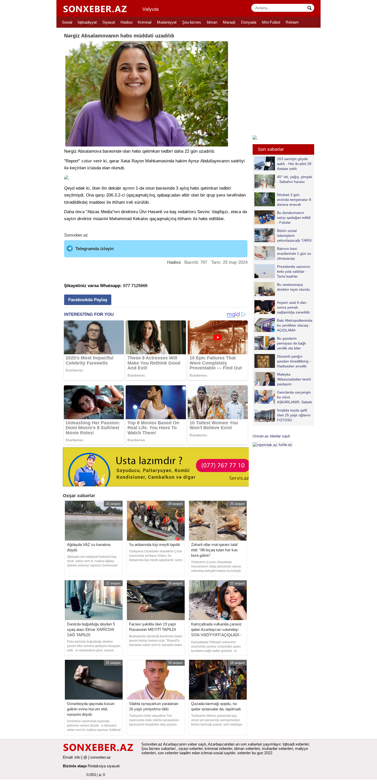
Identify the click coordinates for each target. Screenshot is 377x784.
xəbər (86, 161)
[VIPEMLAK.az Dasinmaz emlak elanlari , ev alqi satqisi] (265, 444)
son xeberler (168, 753)
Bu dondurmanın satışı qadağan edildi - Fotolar (294, 217)
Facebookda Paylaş (87, 299)
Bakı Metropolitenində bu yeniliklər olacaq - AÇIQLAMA (294, 325)
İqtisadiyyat (87, 22)
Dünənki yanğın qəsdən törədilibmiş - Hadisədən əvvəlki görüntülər (294, 361)
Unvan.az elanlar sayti (271, 436)
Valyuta (150, 9)
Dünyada (248, 22)
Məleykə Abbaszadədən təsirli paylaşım (294, 379)
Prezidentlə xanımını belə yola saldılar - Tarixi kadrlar (293, 271)
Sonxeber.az (76, 235)
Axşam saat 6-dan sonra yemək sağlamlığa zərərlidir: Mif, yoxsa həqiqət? (294, 307)
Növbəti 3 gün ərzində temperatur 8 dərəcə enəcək (294, 199)
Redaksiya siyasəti (104, 766)
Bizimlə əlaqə (75, 766)
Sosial (67, 22)
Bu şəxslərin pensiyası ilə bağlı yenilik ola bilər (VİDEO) (291, 343)
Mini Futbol (271, 22)
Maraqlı (229, 22)
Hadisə (126, 22)
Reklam (292, 22)
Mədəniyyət (166, 22)
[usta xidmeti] (158, 466)
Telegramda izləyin (94, 248)
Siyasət (108, 22)
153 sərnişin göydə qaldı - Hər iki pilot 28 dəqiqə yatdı (294, 163)
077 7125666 (135, 285)
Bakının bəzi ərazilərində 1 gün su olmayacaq (294, 253)
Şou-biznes (191, 22)
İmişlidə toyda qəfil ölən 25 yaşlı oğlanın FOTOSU (294, 415)
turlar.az (285, 444)
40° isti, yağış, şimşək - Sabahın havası (294, 179)
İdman (212, 22)
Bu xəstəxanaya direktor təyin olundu (293, 286)
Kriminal (144, 22)
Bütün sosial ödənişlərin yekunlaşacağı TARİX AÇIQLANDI (294, 235)
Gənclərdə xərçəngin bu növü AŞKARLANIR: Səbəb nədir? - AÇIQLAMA (294, 397)
